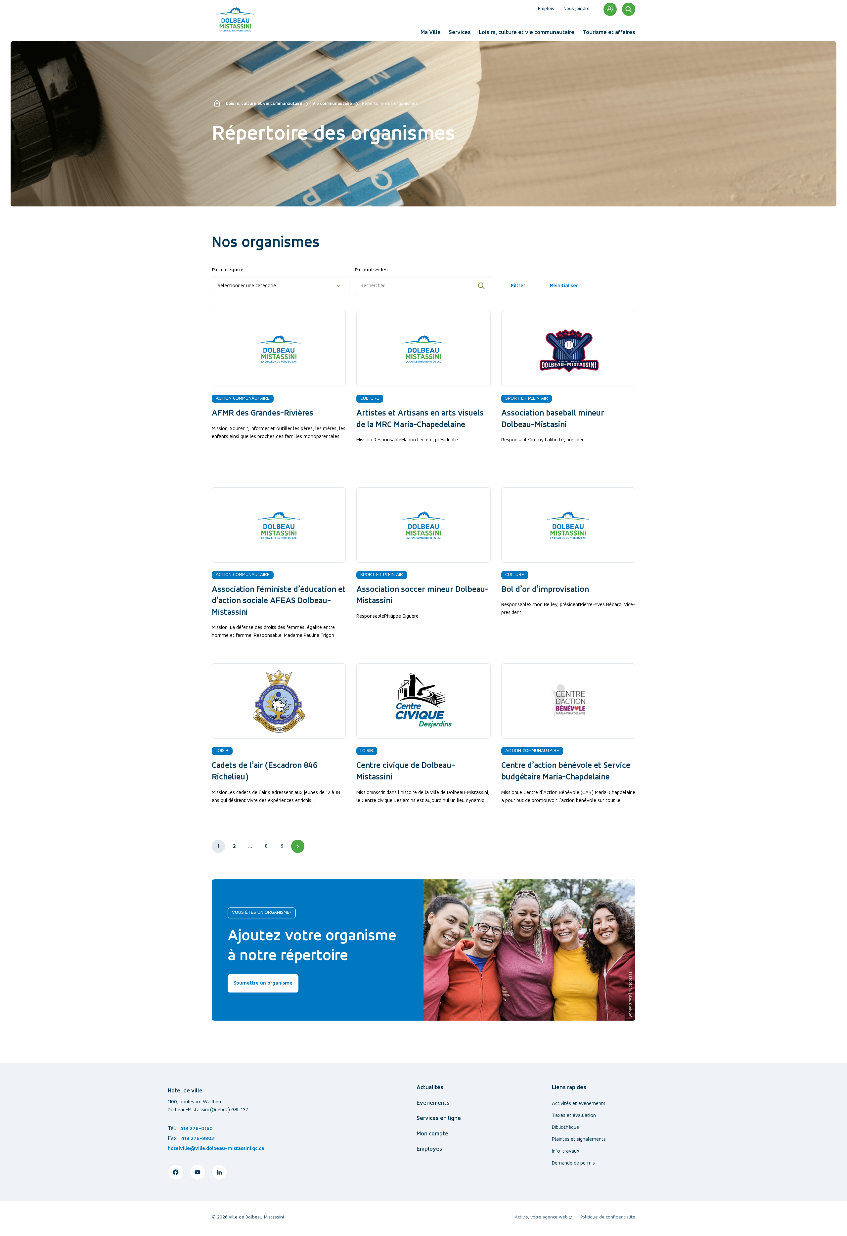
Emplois (546, 9)
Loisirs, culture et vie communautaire (526, 33)
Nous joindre (576, 9)
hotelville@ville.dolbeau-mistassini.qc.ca (216, 1148)
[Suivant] (297, 846)
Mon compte (610, 9)
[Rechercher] (628, 9)
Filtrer (518, 285)
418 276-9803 (197, 1138)
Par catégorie (228, 270)
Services (460, 33)
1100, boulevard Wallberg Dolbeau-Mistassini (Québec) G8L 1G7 (208, 1106)
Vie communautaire (332, 103)
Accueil (217, 104)
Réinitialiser (564, 285)
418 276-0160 (196, 1128)
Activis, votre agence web (543, 1217)
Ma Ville (431, 33)
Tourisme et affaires (608, 33)
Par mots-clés (371, 270)
